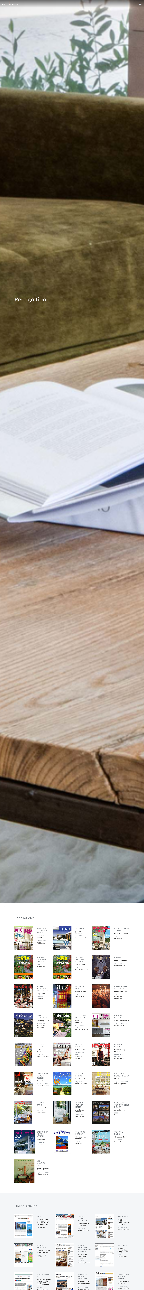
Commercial (93, 907)
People (117, 907)
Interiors (106, 907)
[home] (9, 2)
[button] (140, 4)
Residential (79, 907)
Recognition (129, 907)
